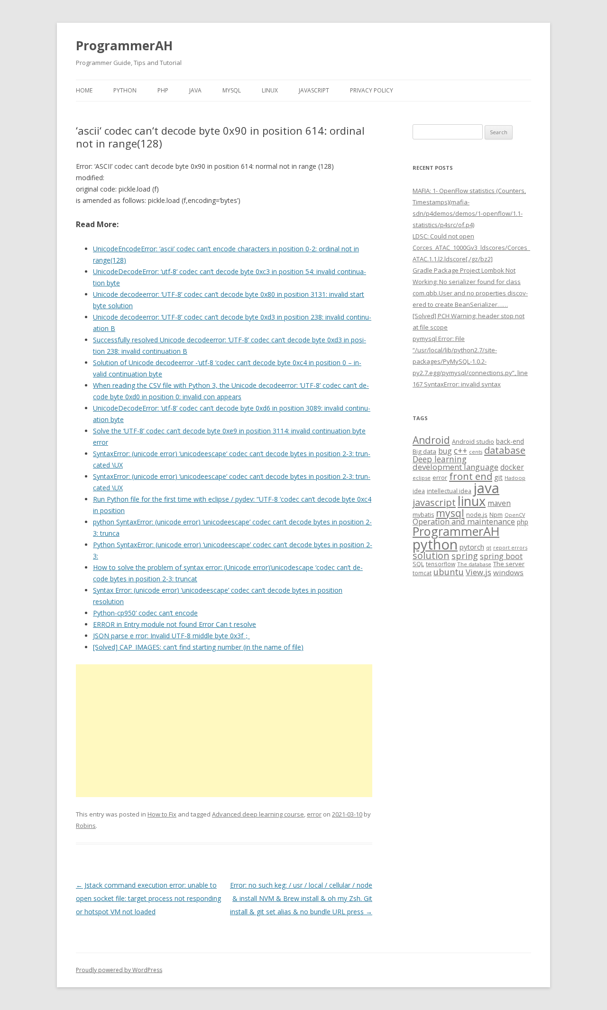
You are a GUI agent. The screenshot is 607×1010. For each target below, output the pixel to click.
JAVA (195, 90)
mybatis (423, 515)
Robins (86, 825)
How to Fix (161, 814)
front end (470, 476)
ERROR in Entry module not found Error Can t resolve (174, 624)
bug (445, 451)
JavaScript (314, 90)
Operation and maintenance (464, 521)
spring (464, 555)
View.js (478, 572)
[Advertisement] (224, 730)
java (486, 487)
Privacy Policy (371, 90)
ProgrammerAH (124, 45)
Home (84, 90)
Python (125, 90)
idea (419, 491)
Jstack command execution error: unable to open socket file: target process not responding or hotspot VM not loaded (148, 898)
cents (475, 451)
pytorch (472, 546)
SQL (418, 564)
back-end (510, 441)
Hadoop (515, 477)
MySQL (231, 90)
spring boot (501, 556)
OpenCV (515, 515)
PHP (162, 90)
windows (508, 572)
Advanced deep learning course (258, 814)
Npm (496, 514)
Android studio (473, 441)
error (314, 814)
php (522, 521)
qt (488, 547)
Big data (424, 451)
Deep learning (440, 459)
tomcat (422, 573)
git (498, 477)
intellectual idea (449, 491)
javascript (434, 502)
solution (431, 555)
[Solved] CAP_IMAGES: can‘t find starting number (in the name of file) (198, 647)
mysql (450, 513)
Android (431, 440)
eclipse (422, 477)
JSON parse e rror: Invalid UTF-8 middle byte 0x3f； (171, 635)
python (435, 544)
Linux (270, 90)
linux (472, 501)
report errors (510, 547)
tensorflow (440, 564)
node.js (476, 514)
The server (508, 564)
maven (499, 503)
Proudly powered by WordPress (119, 970)
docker (512, 467)
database (504, 450)
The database (474, 564)
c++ (460, 450)
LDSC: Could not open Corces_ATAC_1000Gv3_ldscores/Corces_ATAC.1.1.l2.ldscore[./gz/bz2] (471, 247)
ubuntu (448, 572)
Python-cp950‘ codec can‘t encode (145, 612)
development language (455, 466)
